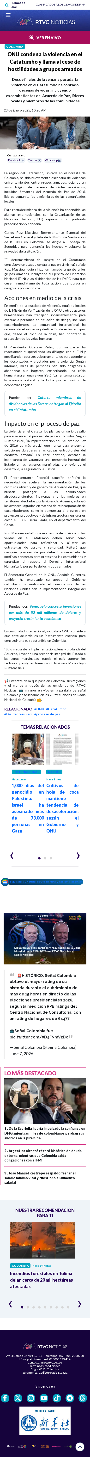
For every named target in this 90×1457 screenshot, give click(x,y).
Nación (54, 772)
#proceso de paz (47, 714)
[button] (39, 858)
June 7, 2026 (21, 1053)
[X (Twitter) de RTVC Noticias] (18, 1398)
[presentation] (12, 853)
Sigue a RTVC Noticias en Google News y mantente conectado (46, 881)
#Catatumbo (56, 709)
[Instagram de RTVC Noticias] (31, 1398)
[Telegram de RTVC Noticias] (70, 1398)
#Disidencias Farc (18, 714)
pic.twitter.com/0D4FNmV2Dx (39, 1037)
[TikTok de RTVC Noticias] (57, 1398)
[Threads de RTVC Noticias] (82, 1398)
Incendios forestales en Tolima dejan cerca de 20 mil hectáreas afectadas (41, 1280)
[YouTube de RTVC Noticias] (44, 1398)
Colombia (14, 46)
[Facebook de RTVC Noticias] (5, 1398)
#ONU (39, 709)
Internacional (26, 772)
